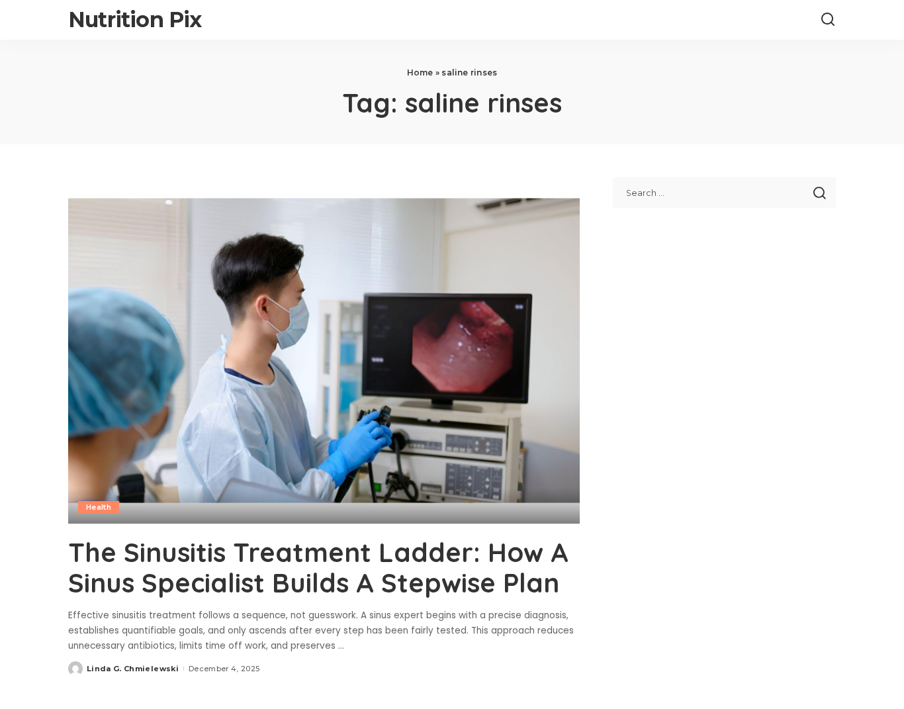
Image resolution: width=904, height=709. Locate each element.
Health (98, 507)
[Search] (828, 20)
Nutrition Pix (135, 19)
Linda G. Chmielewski (133, 668)
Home (420, 72)
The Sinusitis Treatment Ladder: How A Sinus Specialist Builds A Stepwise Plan (318, 567)
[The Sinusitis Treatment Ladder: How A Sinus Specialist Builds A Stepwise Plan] (324, 350)
